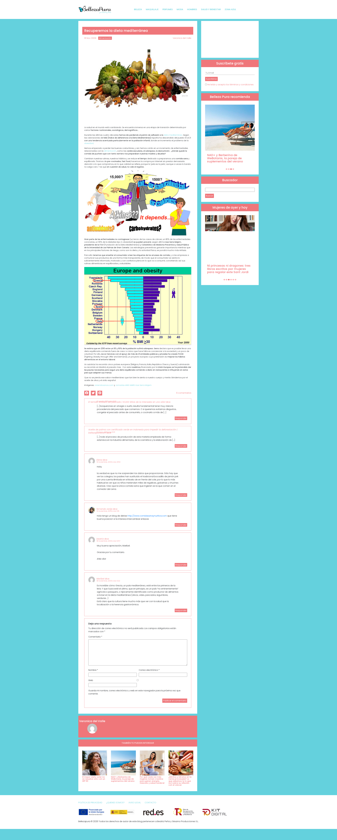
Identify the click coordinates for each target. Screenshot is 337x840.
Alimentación (105, 38)
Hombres (192, 9)
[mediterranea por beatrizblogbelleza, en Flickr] (137, 83)
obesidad (88, 143)
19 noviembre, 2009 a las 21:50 (108, 462)
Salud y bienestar (211, 9)
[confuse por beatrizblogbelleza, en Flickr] (137, 203)
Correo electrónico (149, 670)
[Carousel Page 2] (229, 169)
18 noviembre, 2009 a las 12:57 (108, 541)
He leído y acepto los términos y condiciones (230, 84)
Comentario (95, 636)
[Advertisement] (230, 39)
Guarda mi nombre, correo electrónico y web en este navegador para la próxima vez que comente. (134, 692)
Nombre (93, 670)
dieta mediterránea (173, 135)
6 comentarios (183, 392)
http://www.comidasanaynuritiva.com (147, 515)
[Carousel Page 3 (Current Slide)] (231, 169)
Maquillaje (152, 9)
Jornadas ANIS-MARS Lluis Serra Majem (134, 385)
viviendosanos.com (104, 385)
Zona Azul (230, 9)
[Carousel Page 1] (226, 169)
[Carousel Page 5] (233, 279)
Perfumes (167, 9)
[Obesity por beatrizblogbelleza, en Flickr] (137, 306)
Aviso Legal (134, 802)
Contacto (150, 802)
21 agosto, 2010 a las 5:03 (106, 401)
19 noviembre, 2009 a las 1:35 (108, 511)
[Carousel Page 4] (233, 169)
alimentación (110, 151)
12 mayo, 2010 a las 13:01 (106, 432)
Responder (181, 418)
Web (90, 680)
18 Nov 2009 (90, 38)
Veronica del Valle (182, 38)
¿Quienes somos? (115, 802)
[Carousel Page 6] (235, 279)
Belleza (138, 9)
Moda (180, 9)
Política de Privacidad (90, 802)
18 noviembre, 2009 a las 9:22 (108, 581)
